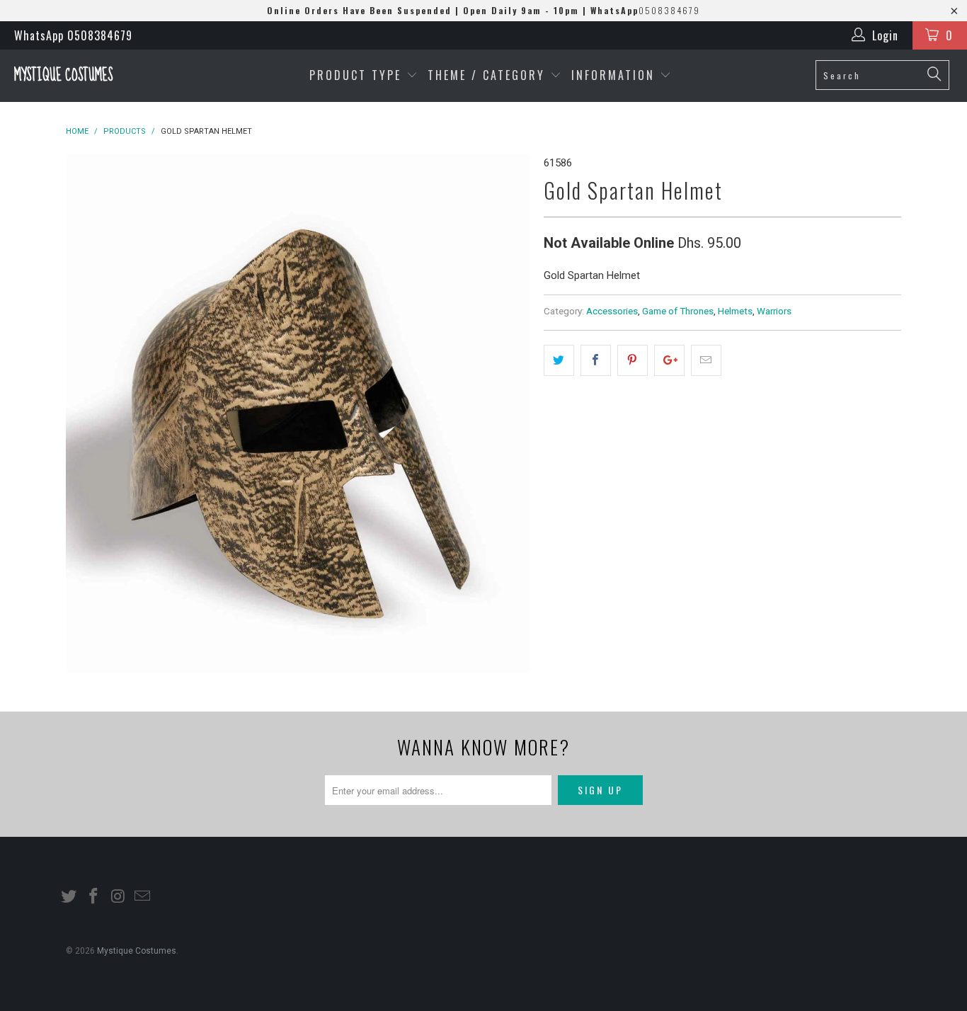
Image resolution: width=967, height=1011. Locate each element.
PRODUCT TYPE (357, 75)
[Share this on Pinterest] (632, 360)
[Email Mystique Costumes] (143, 897)
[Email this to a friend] (706, 360)
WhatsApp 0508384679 (73, 35)
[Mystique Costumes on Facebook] (94, 897)
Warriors (774, 310)
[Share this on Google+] (669, 360)
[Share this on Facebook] (595, 360)
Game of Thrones (678, 310)
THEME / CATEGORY (486, 75)
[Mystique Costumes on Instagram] (118, 897)
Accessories (612, 310)
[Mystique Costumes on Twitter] (69, 897)
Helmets (735, 310)
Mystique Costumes (63, 75)
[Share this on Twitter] (559, 360)
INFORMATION (615, 75)
